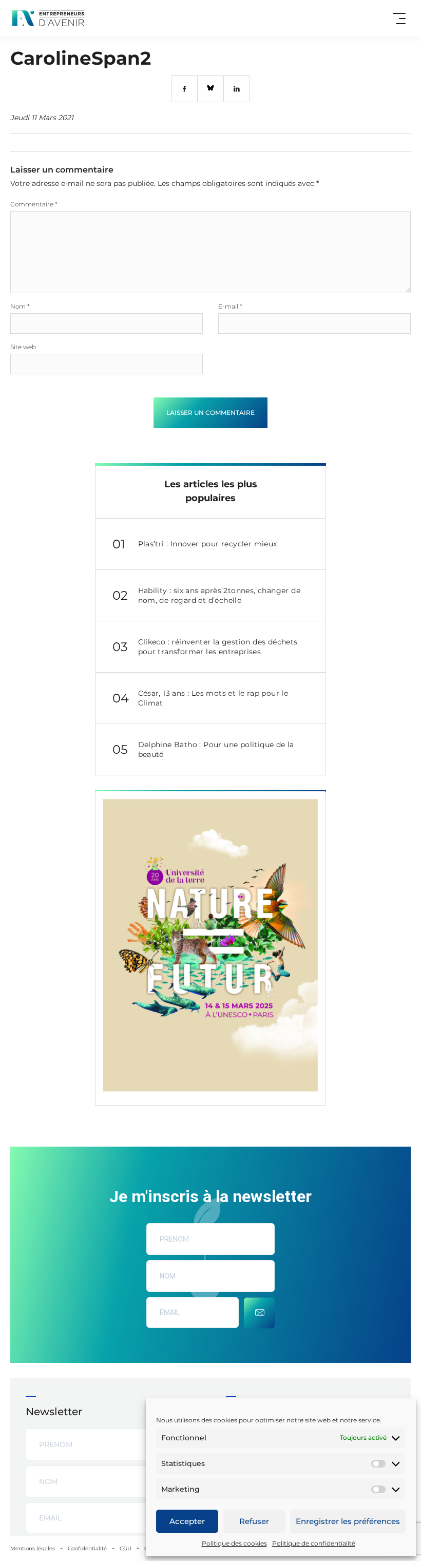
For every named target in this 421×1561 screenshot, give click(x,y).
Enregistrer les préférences (348, 1521)
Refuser (254, 1521)
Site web (23, 347)
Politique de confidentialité (313, 1543)
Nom (20, 306)
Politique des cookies (234, 1543)
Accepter (187, 1521)
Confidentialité (87, 1548)
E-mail (230, 306)
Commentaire (34, 204)
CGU (125, 1548)
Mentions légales (32, 1548)
